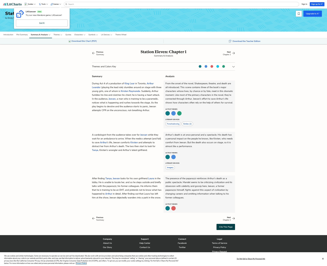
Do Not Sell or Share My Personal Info (251, 259)
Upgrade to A (312, 13)
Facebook (182, 243)
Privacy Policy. (81, 263)
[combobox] (183, 4)
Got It (41, 23)
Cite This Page (225, 227)
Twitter (182, 247)
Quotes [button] (68, 34)
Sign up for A (317, 4)
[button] (8, 34)
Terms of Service (219, 243)
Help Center (144, 243)
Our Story (107, 247)
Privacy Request (219, 251)
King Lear (130, 83)
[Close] (323, 259)
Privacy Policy (219, 247)
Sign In (304, 4)
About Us (107, 243)
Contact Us (145, 247)
